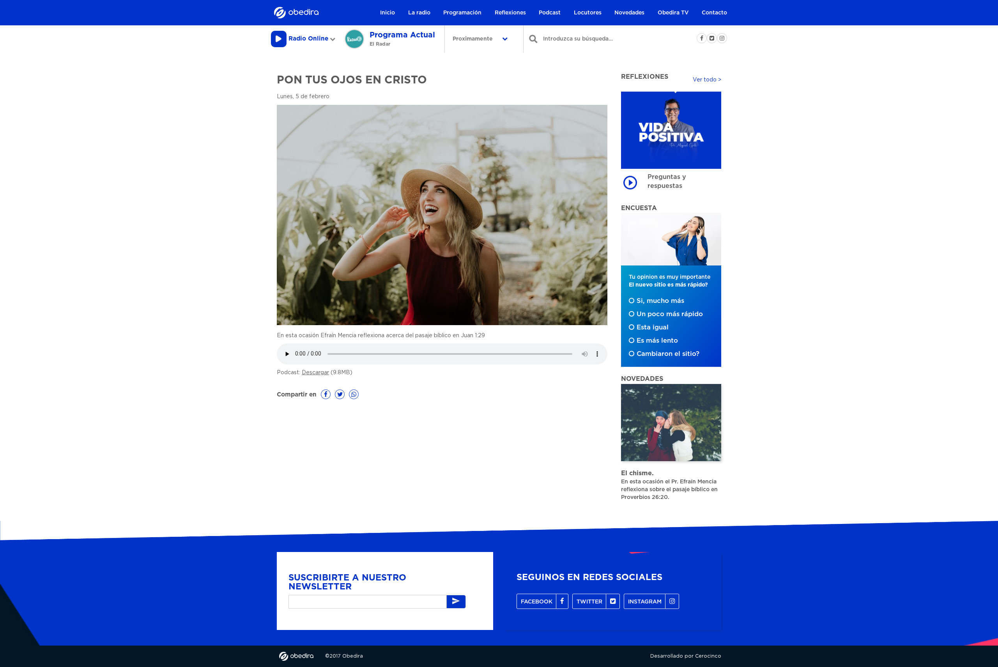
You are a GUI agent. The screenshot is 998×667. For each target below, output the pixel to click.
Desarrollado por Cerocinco (685, 656)
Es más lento (657, 341)
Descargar (315, 372)
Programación (462, 13)
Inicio (387, 13)
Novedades (629, 13)
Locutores (588, 13)
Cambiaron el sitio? (668, 354)
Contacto (714, 13)
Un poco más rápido (670, 314)
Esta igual (653, 327)
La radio (419, 13)
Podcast (550, 13)
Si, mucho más (660, 301)
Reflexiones (510, 13)
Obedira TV (673, 13)
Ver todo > (707, 80)
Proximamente (473, 39)
